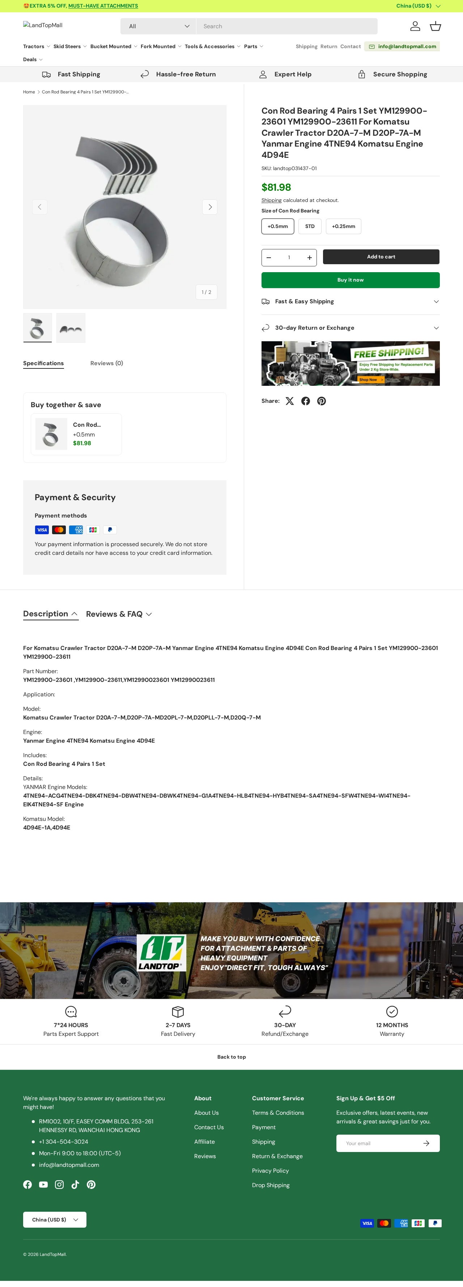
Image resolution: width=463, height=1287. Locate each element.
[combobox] (249, 26)
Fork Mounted (158, 46)
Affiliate (204, 1141)
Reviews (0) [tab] (106, 363)
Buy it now (350, 280)
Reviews (205, 1156)
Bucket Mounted (110, 46)
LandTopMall (53, 1254)
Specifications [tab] (43, 363)
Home (29, 92)
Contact (350, 46)
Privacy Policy (270, 1170)
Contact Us (209, 1127)
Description (45, 613)
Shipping (307, 46)
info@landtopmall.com (69, 1165)
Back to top (231, 1057)
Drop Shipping (271, 1185)
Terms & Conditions (278, 1113)
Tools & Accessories (209, 46)
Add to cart (381, 256)
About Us (206, 1113)
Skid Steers (67, 46)
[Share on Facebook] (306, 401)
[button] (435, 26)
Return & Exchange (277, 1156)
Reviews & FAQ (114, 614)
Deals (30, 59)
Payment (264, 1127)
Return (328, 46)
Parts (250, 46)
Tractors (33, 46)
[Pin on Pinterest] (322, 401)
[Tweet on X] (290, 401)
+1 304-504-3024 (63, 1141)
